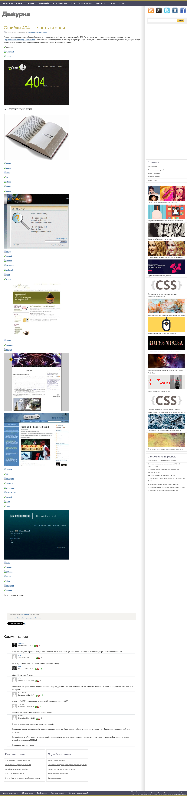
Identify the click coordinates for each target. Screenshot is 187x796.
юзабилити (36, 618)
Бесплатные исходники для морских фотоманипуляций (67, 765)
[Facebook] (183, 11)
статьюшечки (60, 3)
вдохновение (85, 3)
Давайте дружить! (10, 793)
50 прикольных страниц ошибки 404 (17, 760)
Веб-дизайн (43, 3)
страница (28, 618)
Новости (100, 3)
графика (30, 3)
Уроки (121, 3)
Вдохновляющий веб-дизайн (58, 773)
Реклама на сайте (58, 793)
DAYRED (21, 643)
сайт (22, 618)
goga (20, 655)
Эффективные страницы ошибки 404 (20, 40)
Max (19, 666)
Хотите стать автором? (78, 793)
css (73, 3)
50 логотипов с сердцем (56, 760)
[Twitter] (167, 11)
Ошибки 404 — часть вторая (34, 27)
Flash (112, 3)
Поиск (180, 20)
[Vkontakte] (175, 10)
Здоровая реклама (54, 778)
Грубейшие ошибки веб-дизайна (16, 769)
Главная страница (12, 3)
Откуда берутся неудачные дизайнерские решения (23, 778)
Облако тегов (27, 793)
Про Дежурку (42, 793)
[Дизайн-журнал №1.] (15, 14)
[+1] (35, 646)
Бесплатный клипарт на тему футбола (61, 769)
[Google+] (159, 10)
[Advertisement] (57, 605)
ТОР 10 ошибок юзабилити (14, 773)
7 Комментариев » (42, 32)
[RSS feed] (151, 10)
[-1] (37, 646)
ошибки (17, 618)
